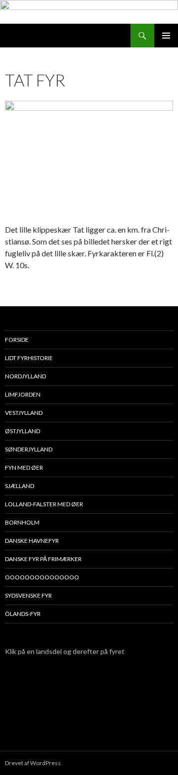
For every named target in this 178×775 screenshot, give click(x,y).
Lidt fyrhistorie (29, 358)
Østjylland (22, 431)
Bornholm (22, 522)
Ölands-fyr (23, 613)
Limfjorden (23, 394)
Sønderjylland (28, 449)
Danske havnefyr (32, 540)
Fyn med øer (24, 467)
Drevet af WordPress (33, 763)
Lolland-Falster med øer (44, 504)
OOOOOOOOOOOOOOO (42, 577)
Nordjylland (25, 376)
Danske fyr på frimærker (43, 559)
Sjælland (19, 485)
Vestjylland (24, 412)
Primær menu (166, 35)
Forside (17, 339)
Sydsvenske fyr (28, 595)
